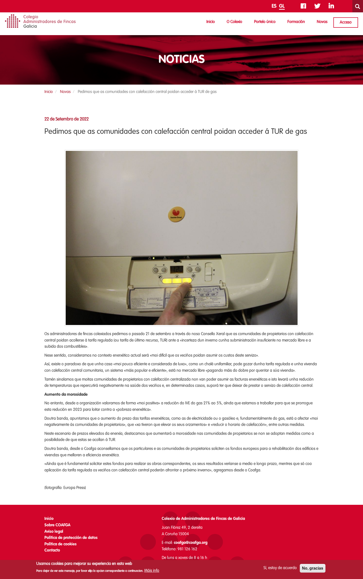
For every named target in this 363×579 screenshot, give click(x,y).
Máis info (151, 571)
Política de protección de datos (71, 538)
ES (274, 6)
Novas (322, 22)
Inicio (210, 22)
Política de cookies (60, 544)
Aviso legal (53, 532)
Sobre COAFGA (57, 525)
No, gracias (312, 568)
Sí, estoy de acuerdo (280, 568)
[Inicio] (40, 21)
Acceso (346, 22)
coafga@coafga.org (190, 543)
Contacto (52, 551)
